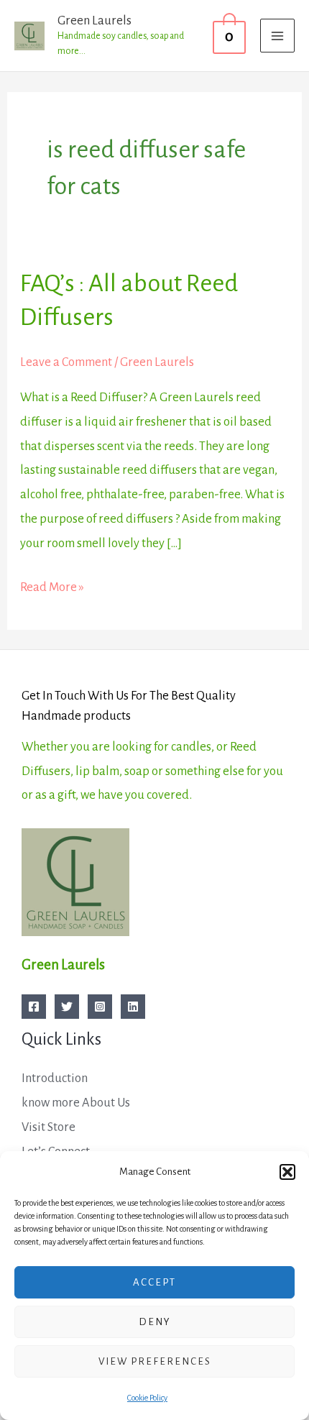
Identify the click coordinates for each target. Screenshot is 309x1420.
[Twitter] (67, 1006)
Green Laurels (94, 20)
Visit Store (48, 1127)
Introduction (55, 1078)
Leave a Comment (66, 362)
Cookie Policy (147, 1397)
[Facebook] (34, 1006)
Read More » (52, 584)
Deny (155, 1321)
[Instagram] (100, 1006)
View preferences (154, 1361)
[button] (287, 1172)
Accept (154, 1282)
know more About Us (76, 1102)
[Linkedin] (133, 1006)
